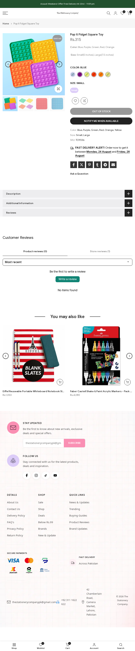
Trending (74, 509)
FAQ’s (10, 522)
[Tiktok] (46, 475)
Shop (41, 509)
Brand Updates (78, 528)
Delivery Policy (16, 515)
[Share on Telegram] (105, 164)
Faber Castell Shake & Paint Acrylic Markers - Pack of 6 (101, 391)
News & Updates (79, 502)
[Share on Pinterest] (89, 164)
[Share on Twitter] (81, 164)
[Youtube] (55, 475)
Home (6, 23)
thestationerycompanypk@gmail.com (34, 602)
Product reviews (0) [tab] (35, 251)
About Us (12, 502)
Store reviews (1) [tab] (100, 251)
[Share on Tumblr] (97, 164)
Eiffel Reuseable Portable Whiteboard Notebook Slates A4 (34, 391)
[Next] (59, 64)
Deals (41, 515)
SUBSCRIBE (74, 442)
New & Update (47, 535)
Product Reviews (79, 522)
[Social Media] (27, 475)
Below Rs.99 (45, 522)
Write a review (68, 279)
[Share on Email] (113, 164)
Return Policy (15, 535)
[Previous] (8, 64)
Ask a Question (79, 173)
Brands (42, 528)
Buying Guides (78, 515)
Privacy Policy (15, 528)
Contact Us (13, 509)
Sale (40, 502)
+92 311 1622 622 (69, 602)
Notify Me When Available (101, 121)
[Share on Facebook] (73, 164)
